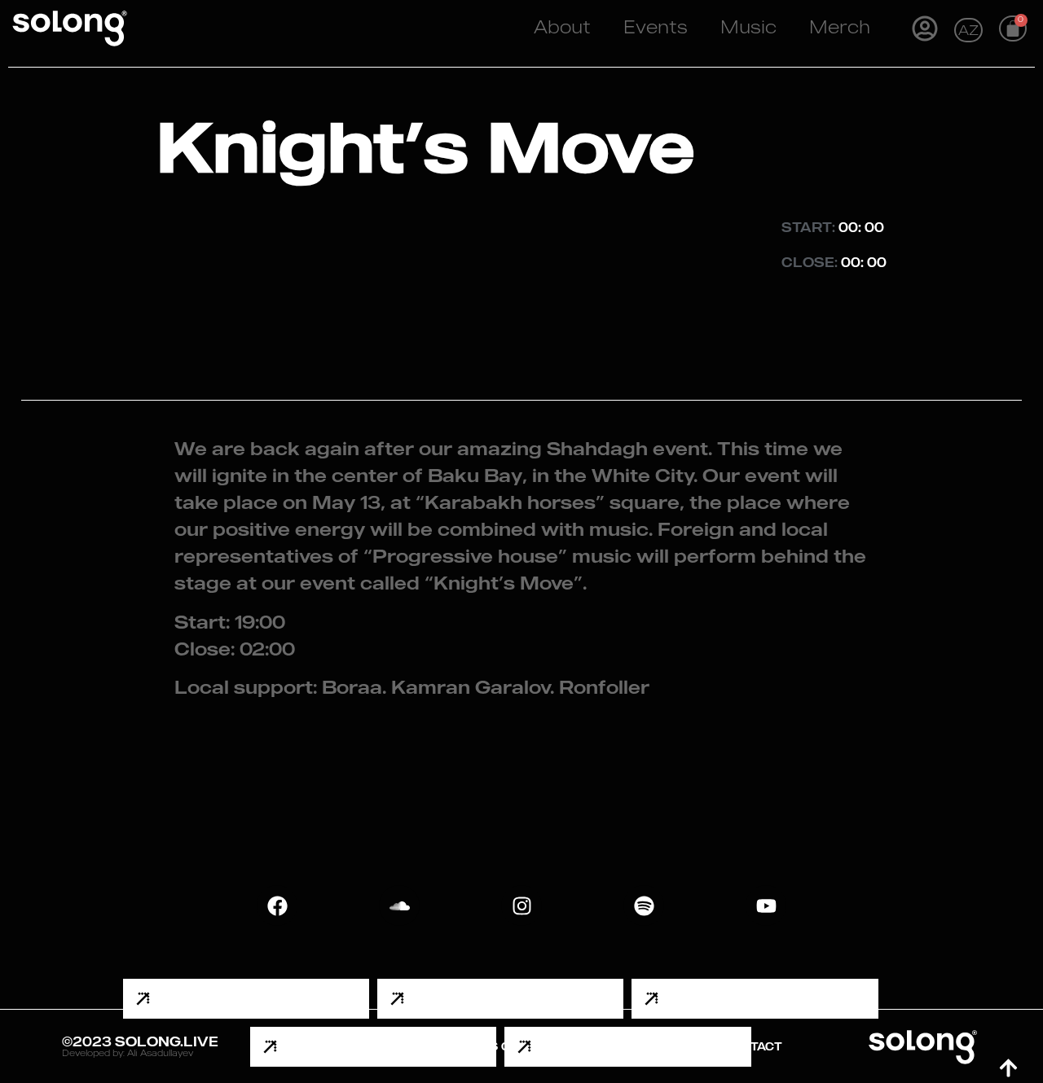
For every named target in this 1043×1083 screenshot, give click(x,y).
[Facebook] (277, 905)
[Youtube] (766, 905)
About (562, 28)
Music (748, 28)
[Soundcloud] (399, 905)
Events (655, 28)
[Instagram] (521, 905)
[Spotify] (643, 905)
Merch (839, 28)
